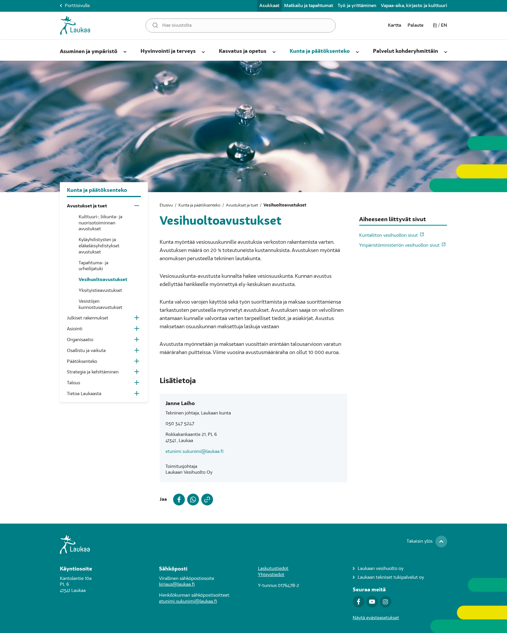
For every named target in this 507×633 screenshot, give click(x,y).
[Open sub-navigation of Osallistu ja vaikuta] (137, 351)
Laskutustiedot (273, 568)
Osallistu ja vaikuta (86, 350)
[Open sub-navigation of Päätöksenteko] (137, 362)
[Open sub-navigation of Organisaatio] (137, 340)
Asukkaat (269, 6)
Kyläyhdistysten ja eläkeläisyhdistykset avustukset (99, 246)
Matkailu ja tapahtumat (308, 6)
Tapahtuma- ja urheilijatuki (93, 266)
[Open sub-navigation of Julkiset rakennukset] (137, 319)
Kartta (394, 25)
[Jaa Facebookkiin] (178, 499)
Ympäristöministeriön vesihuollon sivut (399, 245)
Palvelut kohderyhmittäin (405, 51)
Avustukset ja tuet (87, 206)
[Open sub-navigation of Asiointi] (137, 330)
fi (435, 25)
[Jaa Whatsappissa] (192, 499)
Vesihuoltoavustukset (103, 279)
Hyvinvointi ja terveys (168, 51)
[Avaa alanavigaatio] (125, 51)
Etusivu (166, 205)
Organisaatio (80, 340)
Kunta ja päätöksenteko (320, 51)
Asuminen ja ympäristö (88, 51)
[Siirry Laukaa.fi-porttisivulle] (253, 544)
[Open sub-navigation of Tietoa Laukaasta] (137, 394)
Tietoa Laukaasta (84, 394)
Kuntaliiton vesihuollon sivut (388, 235)
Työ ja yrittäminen (357, 6)
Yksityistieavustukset (100, 290)
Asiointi (74, 329)
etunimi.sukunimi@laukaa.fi (194, 451)
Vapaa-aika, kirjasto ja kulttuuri (414, 6)
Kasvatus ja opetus (242, 51)
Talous (73, 383)
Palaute (415, 25)
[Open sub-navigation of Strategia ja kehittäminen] (137, 373)
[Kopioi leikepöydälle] (206, 499)
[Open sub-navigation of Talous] (137, 383)
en (444, 25)
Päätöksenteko (82, 361)
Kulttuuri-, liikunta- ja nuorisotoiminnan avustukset (100, 223)
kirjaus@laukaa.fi (177, 584)
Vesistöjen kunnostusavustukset (100, 304)
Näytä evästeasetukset (376, 618)
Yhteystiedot (271, 575)
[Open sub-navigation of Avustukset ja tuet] (137, 207)
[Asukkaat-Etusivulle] (75, 25)
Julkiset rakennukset (87, 318)
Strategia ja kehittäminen (93, 372)
